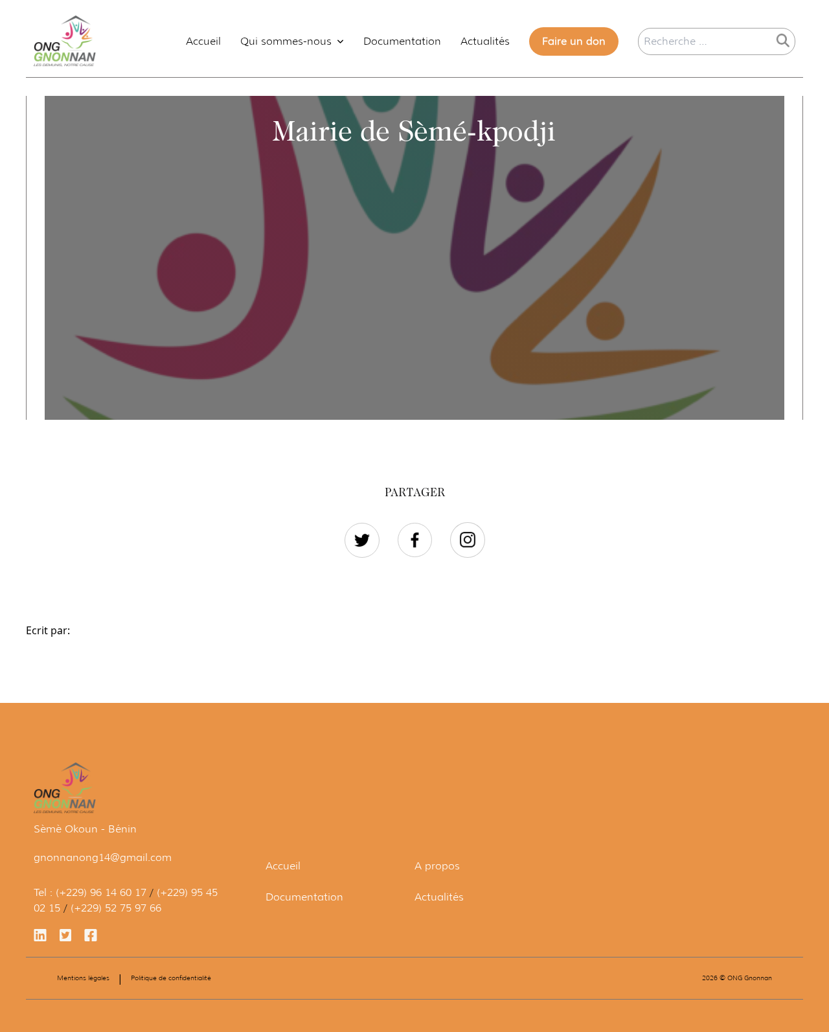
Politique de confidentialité (171, 978)
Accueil (203, 41)
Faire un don (574, 41)
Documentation (402, 41)
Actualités (485, 41)
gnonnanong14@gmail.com (103, 857)
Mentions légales (83, 978)
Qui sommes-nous (286, 41)
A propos (437, 866)
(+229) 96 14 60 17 (101, 892)
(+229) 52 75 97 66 (116, 908)
